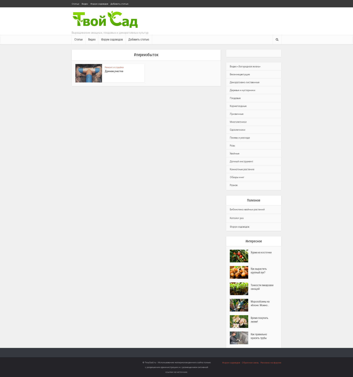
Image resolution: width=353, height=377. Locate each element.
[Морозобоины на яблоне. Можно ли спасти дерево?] (240, 305)
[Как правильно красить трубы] (240, 338)
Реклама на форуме (271, 362)
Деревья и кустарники (242, 90)
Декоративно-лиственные (244, 82)
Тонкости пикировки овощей (262, 287)
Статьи (75, 3)
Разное (234, 185)
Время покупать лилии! (259, 319)
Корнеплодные (238, 106)
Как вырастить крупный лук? (259, 270)
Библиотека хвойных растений (247, 209)
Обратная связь (250, 362)
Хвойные (234, 153)
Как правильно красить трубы (259, 336)
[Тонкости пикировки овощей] (240, 288)
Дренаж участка (114, 71)
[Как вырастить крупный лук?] (240, 272)
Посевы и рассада (240, 137)
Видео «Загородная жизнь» (245, 66)
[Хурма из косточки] (240, 256)
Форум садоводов (99, 3)
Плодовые (235, 98)
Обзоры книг (237, 177)
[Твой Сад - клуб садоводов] (106, 19)
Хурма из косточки (261, 252)
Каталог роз (236, 218)
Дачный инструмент (241, 161)
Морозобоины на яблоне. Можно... (260, 303)
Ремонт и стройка (114, 67)
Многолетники (238, 121)
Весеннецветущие (240, 74)
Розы (232, 145)
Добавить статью (119, 3)
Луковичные (236, 114)
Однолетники (237, 129)
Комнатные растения (242, 169)
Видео (85, 3)
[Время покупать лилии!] (240, 321)
